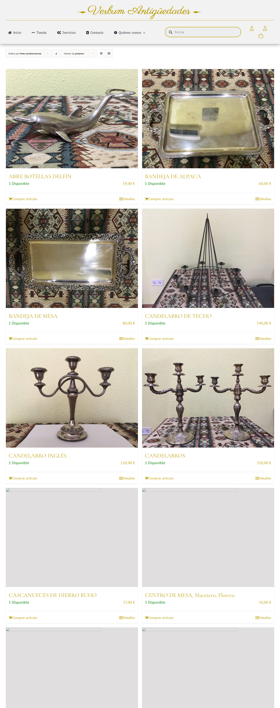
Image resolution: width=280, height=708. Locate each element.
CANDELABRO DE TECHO (178, 316)
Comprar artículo (25, 199)
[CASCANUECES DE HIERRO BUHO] (72, 537)
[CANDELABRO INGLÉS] (72, 398)
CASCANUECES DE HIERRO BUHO (53, 595)
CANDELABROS (165, 455)
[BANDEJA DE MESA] (72, 258)
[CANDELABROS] (208, 398)
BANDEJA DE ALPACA (173, 176)
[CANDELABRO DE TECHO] (208, 258)
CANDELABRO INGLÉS (38, 455)
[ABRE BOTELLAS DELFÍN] (72, 118)
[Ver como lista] (109, 53)
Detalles (129, 199)
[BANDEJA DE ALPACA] (208, 118)
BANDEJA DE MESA (33, 316)
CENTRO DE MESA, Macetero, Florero (189, 595)
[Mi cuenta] (265, 28)
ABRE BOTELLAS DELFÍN (40, 176)
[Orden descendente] (56, 53)
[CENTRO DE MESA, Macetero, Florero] (208, 537)
